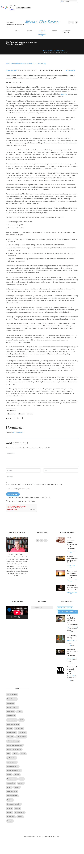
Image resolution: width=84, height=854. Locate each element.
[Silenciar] (22, 617)
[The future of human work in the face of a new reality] (42, 64)
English (66, 1)
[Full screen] (25, 617)
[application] (17, 612)
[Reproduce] (8, 617)
